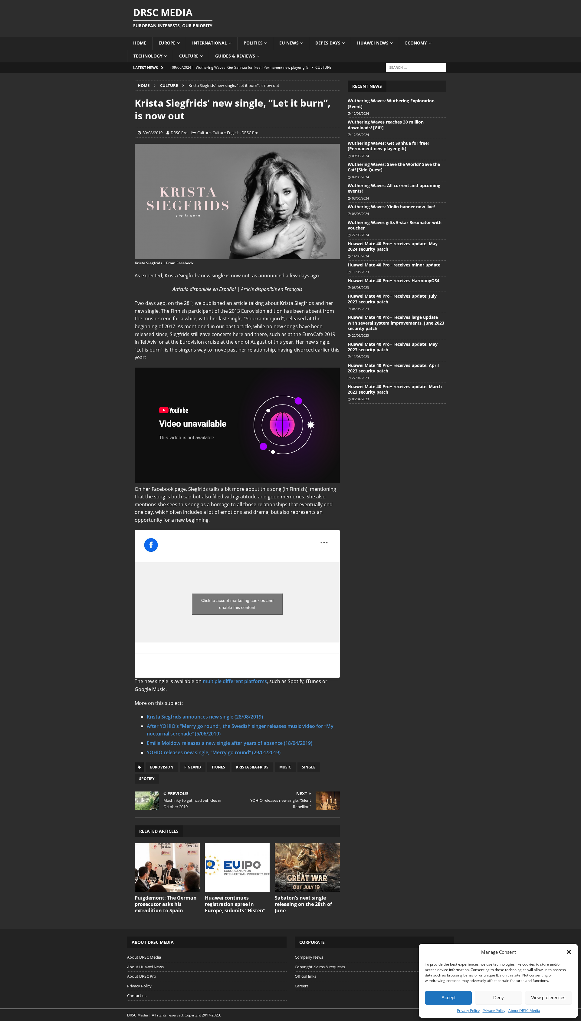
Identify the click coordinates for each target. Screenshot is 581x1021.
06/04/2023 (360, 399)
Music (285, 767)
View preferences (548, 997)
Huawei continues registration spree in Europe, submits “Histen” (235, 904)
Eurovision (161, 767)
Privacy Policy (468, 1010)
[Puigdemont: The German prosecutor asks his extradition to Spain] (167, 867)
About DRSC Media (524, 1010)
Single (308, 767)
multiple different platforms (235, 681)
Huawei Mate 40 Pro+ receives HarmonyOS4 (393, 280)
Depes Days (327, 43)
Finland (192, 767)
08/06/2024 (360, 198)
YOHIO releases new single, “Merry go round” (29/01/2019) (214, 752)
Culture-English (226, 132)
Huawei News (373, 43)
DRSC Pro (179, 132)
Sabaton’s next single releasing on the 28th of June (303, 904)
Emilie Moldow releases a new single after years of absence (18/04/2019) (229, 743)
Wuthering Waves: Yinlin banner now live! (391, 207)
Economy (416, 43)
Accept (448, 997)
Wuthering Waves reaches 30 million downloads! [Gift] (386, 124)
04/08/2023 (360, 308)
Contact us (136, 995)
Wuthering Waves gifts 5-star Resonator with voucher (394, 225)
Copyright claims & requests (320, 967)
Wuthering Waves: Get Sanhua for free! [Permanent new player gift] (388, 145)
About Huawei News (145, 967)
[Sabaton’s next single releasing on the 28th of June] (307, 867)
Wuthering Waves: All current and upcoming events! (394, 188)
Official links (305, 976)
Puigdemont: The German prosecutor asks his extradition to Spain (166, 904)
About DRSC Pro (141, 976)
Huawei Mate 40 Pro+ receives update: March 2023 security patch (395, 389)
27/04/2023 (360, 377)
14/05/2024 (360, 256)
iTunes (218, 767)
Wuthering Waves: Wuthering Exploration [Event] (391, 103)
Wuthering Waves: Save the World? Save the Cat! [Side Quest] (394, 167)
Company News (309, 957)
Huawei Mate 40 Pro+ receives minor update (394, 265)
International (209, 43)
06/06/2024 (360, 213)
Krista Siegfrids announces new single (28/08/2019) (205, 716)
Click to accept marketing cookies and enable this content (237, 604)
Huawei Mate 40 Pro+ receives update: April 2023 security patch (393, 368)
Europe (167, 43)
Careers (301, 986)
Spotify (146, 778)
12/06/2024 (360, 113)
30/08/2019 (152, 132)
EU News (289, 43)
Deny (498, 997)
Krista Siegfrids (252, 767)
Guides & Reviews (235, 56)
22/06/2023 (360, 335)
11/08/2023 (360, 271)
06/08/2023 (360, 287)
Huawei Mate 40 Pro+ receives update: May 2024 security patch (393, 246)
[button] (569, 952)
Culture (189, 56)
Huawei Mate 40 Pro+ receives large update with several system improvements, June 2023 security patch (396, 322)
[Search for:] (416, 67)
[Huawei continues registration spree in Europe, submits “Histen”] (237, 867)
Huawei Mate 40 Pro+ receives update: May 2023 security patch (393, 346)
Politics (253, 43)
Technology (147, 56)
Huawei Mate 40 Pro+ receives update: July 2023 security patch (392, 298)
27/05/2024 (360, 235)
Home (139, 43)
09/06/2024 (360, 156)
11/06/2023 (360, 356)
